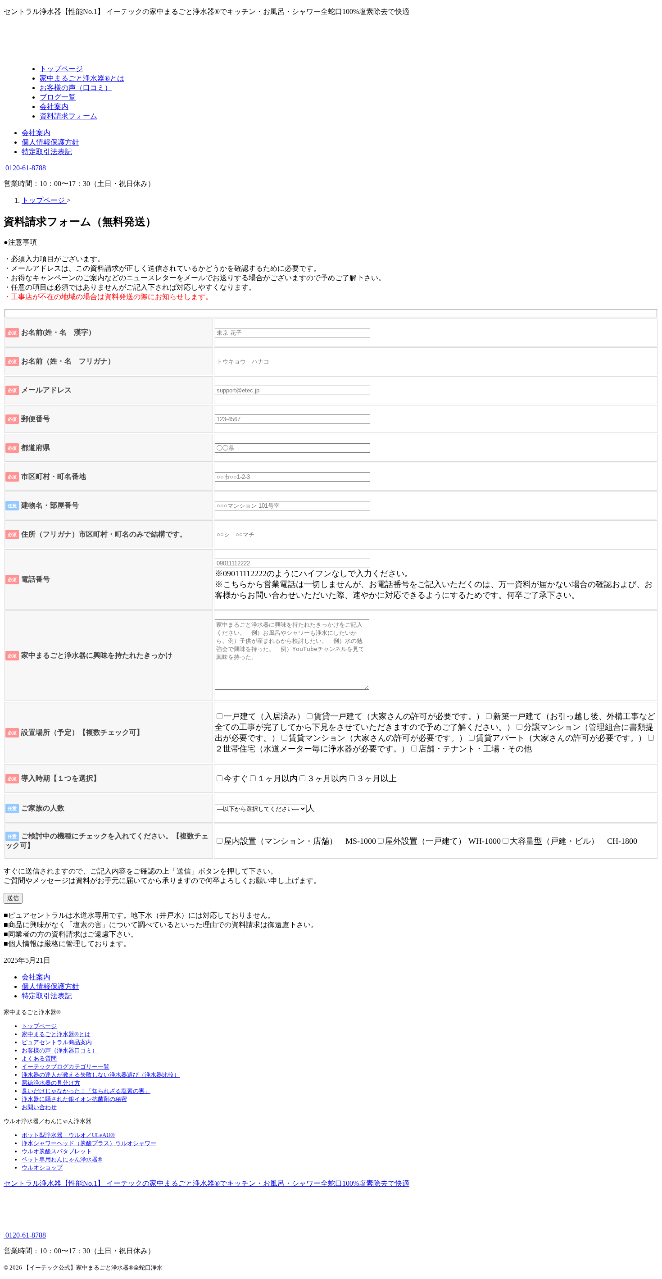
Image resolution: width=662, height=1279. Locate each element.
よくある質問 (39, 1058)
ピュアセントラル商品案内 (57, 1042)
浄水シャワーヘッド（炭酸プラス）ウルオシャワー (89, 1143)
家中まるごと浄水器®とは (56, 1034)
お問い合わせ (39, 1107)
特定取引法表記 (47, 151)
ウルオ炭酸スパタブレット (57, 1151)
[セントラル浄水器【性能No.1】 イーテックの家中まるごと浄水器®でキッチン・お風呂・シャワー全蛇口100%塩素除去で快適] (95, 53)
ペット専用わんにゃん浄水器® (62, 1159)
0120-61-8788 (25, 168)
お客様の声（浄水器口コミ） (60, 1050)
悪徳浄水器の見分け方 (51, 1082)
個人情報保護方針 (50, 142)
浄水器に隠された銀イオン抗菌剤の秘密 (74, 1099)
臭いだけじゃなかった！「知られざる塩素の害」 (86, 1091)
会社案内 (36, 133)
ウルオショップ (42, 1167)
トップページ (39, 1026)
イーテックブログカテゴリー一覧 (65, 1066)
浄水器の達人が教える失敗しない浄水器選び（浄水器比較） (101, 1074)
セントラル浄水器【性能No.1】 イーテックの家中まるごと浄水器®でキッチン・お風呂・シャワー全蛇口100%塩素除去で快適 (206, 1183)
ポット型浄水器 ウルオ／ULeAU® (68, 1135)
